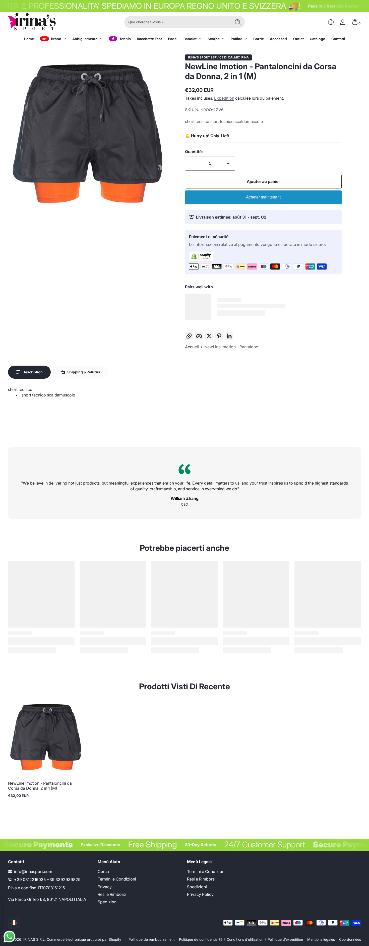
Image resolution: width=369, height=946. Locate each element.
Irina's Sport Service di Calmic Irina (218, 57)
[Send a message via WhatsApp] (9, 936)
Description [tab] (33, 372)
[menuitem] (140, 871)
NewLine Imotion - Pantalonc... (232, 346)
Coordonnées (350, 939)
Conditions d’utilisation (245, 939)
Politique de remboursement (152, 939)
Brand (56, 39)
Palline (236, 39)
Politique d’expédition (285, 939)
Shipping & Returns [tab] (83, 372)
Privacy (105, 886)
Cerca (103, 871)
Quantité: (194, 151)
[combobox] (176, 22)
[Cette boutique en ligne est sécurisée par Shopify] (263, 256)
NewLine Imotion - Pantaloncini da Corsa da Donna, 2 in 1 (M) (40, 786)
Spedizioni (107, 901)
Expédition (224, 98)
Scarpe (214, 39)
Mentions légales (321, 939)
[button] (331, 22)
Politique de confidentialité (200, 939)
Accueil (192, 346)
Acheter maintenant (263, 197)
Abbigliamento (85, 39)
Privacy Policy (200, 894)
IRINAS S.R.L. (34, 939)
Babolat (190, 39)
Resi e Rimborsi (112, 894)
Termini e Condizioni (117, 879)
